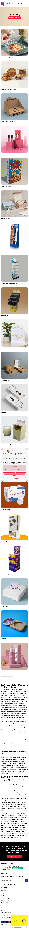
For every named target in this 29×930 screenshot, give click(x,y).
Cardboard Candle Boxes (7, 444)
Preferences (14, 478)
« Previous (4, 678)
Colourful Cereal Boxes (6, 186)
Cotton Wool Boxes (5, 509)
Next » (10, 678)
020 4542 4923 (6, 910)
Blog (2, 893)
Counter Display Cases (6, 574)
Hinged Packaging (5, 57)
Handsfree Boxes (5, 541)
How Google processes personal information (14, 469)
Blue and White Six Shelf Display (9, 283)
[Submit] (26, 880)
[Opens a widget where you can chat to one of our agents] (19, 922)
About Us (3, 890)
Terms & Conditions (6, 900)
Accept (14, 472)
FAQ (2, 895)
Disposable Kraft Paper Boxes (8, 89)
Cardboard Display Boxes (7, 121)
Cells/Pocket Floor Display (7, 251)
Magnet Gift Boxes (5, 218)
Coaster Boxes (4, 638)
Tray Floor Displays (5, 315)
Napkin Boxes (4, 606)
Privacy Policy (5, 898)
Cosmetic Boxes (5, 671)
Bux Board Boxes (5, 380)
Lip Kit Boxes (4, 154)
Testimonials (4, 903)
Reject (14, 475)
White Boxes (4, 412)
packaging (25, 833)
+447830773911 (6, 912)
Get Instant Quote (14, 18)
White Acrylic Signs (5, 348)
